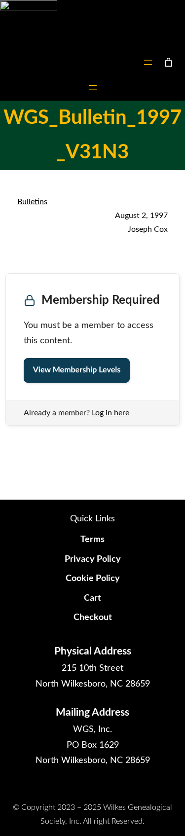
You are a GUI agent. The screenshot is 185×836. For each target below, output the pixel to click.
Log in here (110, 413)
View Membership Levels (76, 370)
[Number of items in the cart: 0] (168, 62)
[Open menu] (148, 63)
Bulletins (32, 202)
